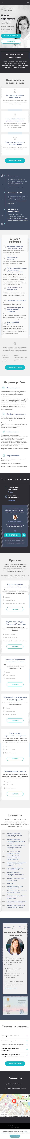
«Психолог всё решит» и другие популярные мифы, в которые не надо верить (16, 896)
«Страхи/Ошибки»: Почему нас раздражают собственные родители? (16, 847)
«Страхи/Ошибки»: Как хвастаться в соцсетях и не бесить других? (13, 857)
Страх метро (10, 883)
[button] (14, 609)
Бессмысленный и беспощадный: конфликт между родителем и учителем (17, 863)
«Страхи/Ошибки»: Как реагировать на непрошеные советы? (15, 874)
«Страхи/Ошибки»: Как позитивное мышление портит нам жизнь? (16, 841)
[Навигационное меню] (28, 2)
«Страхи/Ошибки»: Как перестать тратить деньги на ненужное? (14, 835)
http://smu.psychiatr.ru (10, 988)
